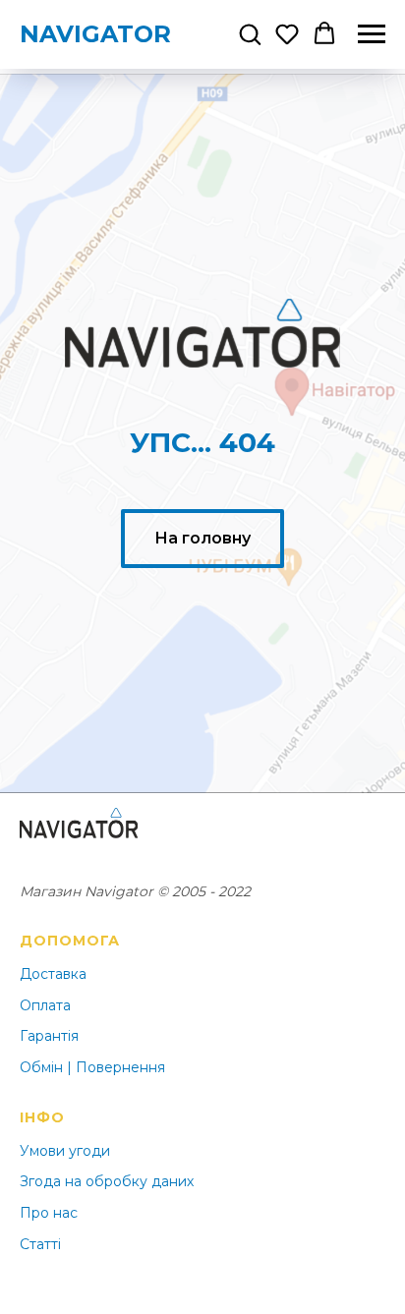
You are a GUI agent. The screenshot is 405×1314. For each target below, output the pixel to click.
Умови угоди (65, 1151)
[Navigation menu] (371, 34)
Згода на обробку (83, 1181)
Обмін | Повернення (92, 1067)
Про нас (49, 1213)
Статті (40, 1244)
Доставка (53, 974)
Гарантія (49, 1036)
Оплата (45, 1005)
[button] (249, 33)
